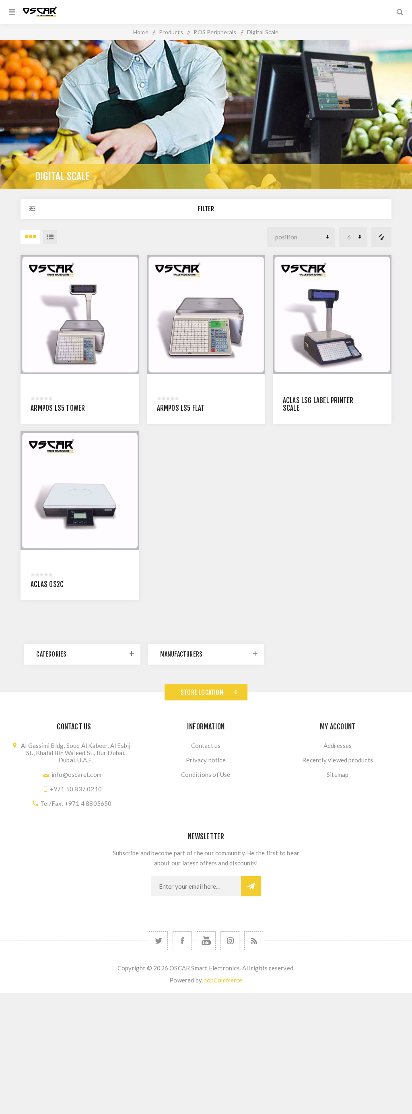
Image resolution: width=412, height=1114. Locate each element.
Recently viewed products (337, 760)
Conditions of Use (205, 774)
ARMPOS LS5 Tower (58, 408)
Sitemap (337, 774)
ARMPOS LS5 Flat (181, 408)
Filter (206, 209)
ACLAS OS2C (47, 584)
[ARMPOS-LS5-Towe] (80, 314)
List (50, 237)
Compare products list (381, 237)
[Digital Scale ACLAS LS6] (332, 314)
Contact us (206, 745)
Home (140, 32)
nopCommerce (223, 980)
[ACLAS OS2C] (80, 490)
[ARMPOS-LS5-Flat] (206, 314)
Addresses (337, 745)
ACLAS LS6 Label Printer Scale (318, 404)
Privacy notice (206, 760)
